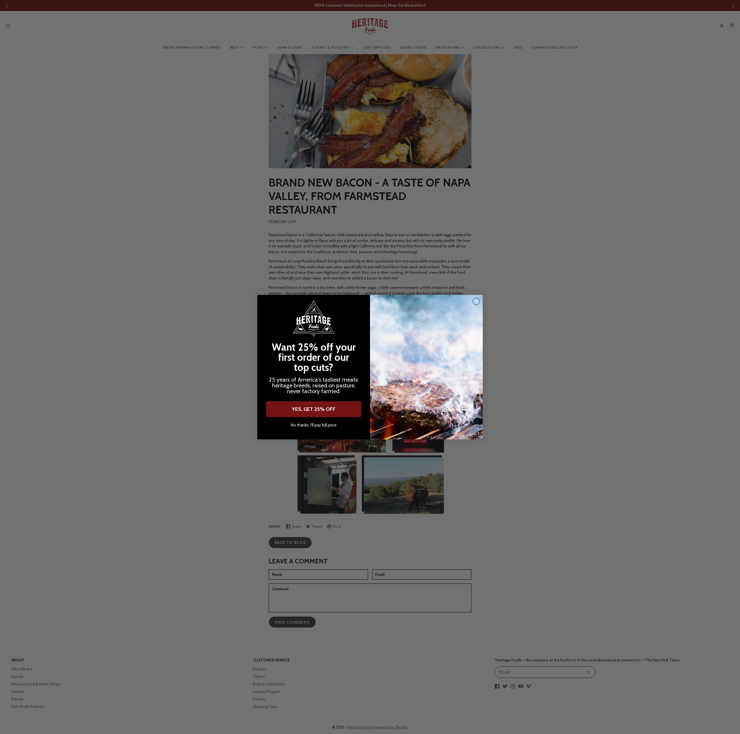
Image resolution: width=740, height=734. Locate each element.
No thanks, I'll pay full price (313, 425)
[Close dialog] (476, 301)
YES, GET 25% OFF (314, 409)
